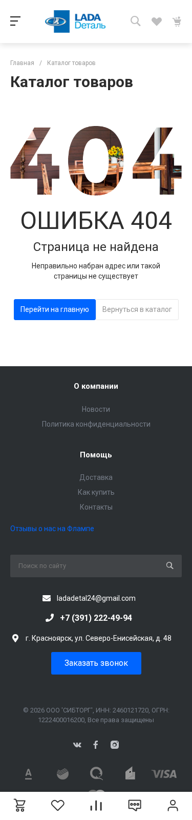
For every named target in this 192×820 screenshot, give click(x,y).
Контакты (96, 507)
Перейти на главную (54, 309)
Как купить (96, 492)
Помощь (96, 454)
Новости (96, 409)
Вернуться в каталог (137, 309)
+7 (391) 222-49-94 (96, 618)
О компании (96, 386)
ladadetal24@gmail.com (96, 598)
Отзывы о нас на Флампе (52, 528)
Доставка (96, 477)
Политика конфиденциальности (96, 424)
